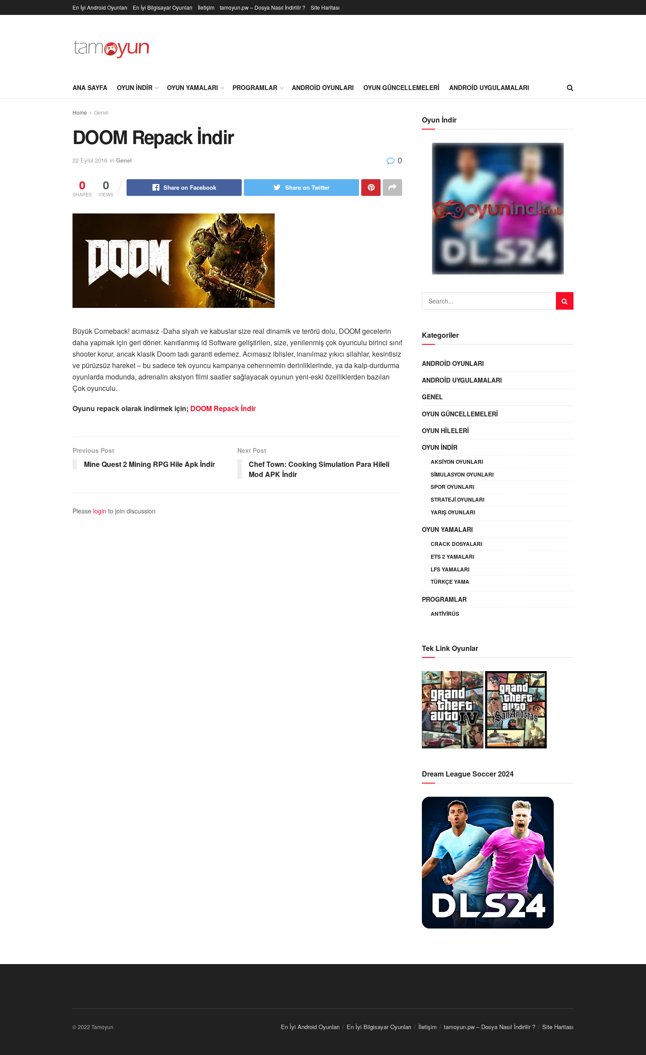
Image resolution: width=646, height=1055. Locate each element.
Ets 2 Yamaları (452, 556)
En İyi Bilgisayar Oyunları (162, 7)
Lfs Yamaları (450, 569)
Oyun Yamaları (192, 87)
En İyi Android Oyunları (100, 7)
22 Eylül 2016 (90, 160)
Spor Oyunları (452, 487)
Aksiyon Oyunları (457, 462)
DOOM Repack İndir (223, 408)
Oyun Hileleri (445, 430)
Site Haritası (325, 7)
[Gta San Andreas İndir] (516, 708)
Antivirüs (445, 614)
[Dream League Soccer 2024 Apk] (488, 861)
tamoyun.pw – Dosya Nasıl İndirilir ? (262, 7)
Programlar (254, 87)
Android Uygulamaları (489, 87)
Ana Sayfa (90, 87)
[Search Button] (564, 301)
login (99, 510)
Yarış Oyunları (453, 512)
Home (80, 112)
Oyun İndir (134, 87)
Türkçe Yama (450, 581)
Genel (101, 112)
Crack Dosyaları (456, 544)
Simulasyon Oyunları (462, 474)
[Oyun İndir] (497, 209)
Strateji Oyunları (457, 499)
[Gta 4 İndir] (452, 708)
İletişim (206, 7)
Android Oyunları (323, 87)
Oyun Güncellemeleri (401, 87)
